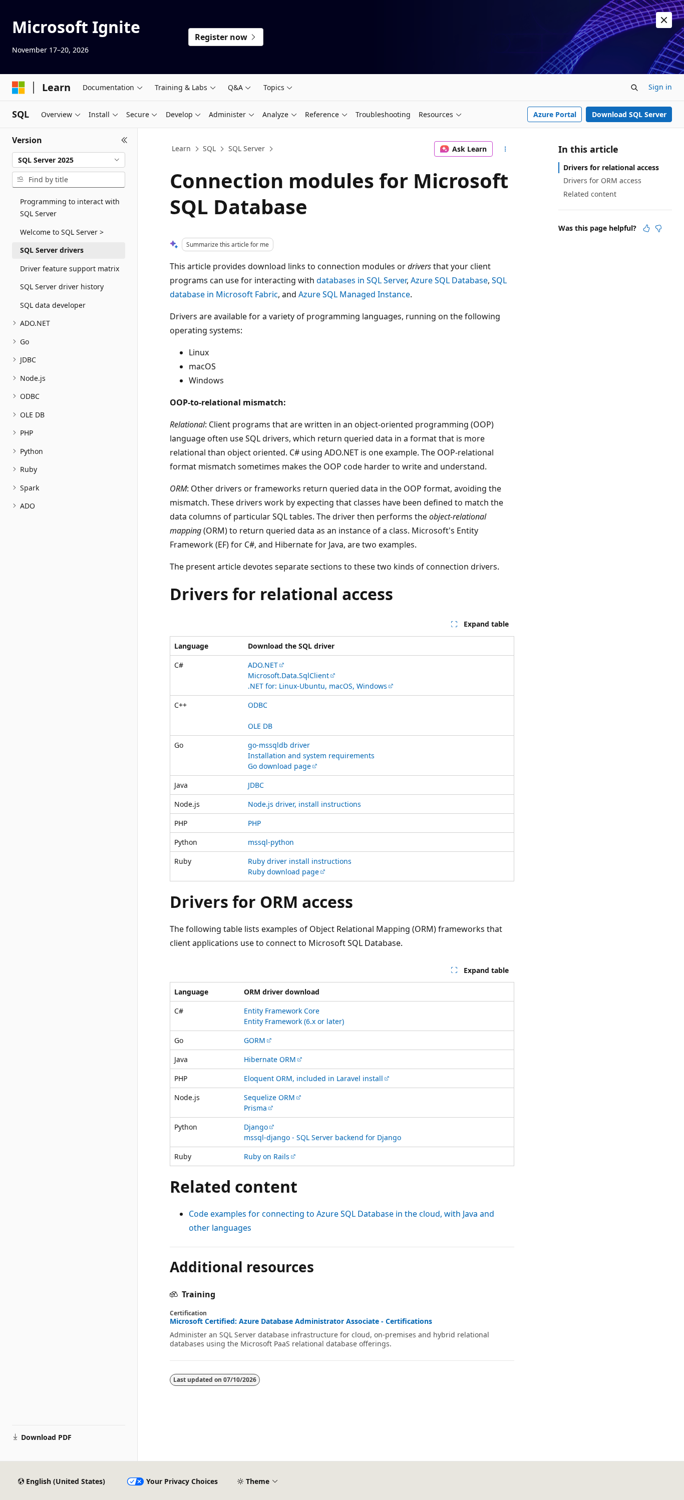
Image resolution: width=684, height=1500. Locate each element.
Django (256, 1127)
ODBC (257, 705)
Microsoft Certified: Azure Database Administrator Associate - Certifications (301, 1321)
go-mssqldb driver (279, 745)
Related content (589, 194)
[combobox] (68, 160)
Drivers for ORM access (602, 180)
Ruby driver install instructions (300, 861)
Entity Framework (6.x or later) (294, 1021)
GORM (254, 1040)
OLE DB (260, 726)
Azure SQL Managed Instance (354, 294)
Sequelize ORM (269, 1097)
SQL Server (246, 148)
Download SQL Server (629, 114)
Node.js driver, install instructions (304, 804)
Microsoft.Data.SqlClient (288, 675)
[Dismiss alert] (664, 20)
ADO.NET (263, 665)
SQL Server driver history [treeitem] (62, 286)
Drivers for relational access (611, 167)
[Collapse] (124, 140)
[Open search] (634, 88)
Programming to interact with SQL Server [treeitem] (70, 208)
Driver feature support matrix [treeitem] (69, 268)
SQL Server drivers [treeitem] (52, 250)
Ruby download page (283, 871)
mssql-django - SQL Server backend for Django (322, 1137)
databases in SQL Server (361, 280)
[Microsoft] (18, 87)
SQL (209, 148)
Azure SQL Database (449, 280)
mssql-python (271, 842)
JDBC (256, 785)
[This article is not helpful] (658, 228)
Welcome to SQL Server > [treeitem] (62, 232)
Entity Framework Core (281, 1011)
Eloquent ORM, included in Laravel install (313, 1078)
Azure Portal (554, 114)
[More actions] (505, 149)
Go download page (279, 766)
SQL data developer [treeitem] (53, 305)
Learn (181, 148)
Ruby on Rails (266, 1156)
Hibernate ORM (270, 1059)
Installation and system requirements (311, 755)
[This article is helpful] (646, 228)
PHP (254, 823)
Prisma (255, 1108)
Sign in (660, 87)
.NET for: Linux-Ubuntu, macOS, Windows (317, 686)
